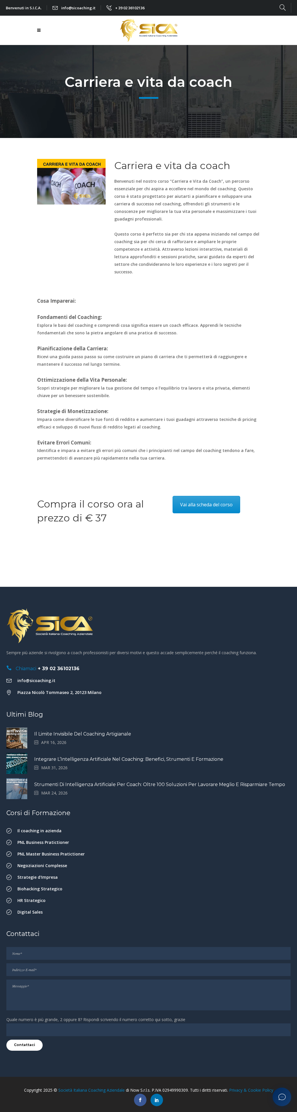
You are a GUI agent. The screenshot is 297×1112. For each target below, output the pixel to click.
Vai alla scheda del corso (206, 504)
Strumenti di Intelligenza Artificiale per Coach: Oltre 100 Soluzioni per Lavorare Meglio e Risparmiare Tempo (159, 784)
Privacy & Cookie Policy (251, 1090)
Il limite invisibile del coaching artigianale (82, 734)
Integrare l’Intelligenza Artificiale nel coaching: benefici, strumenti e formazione (128, 759)
